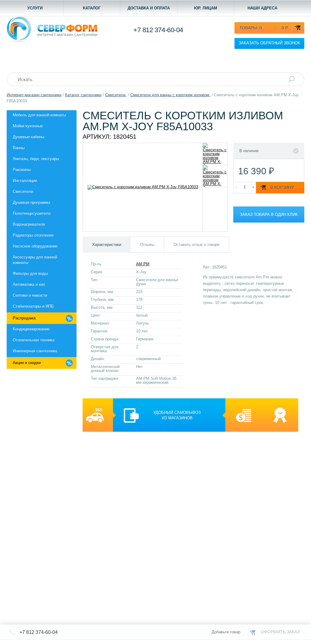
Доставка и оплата (149, 8)
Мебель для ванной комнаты (39, 115)
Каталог (92, 8)
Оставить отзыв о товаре (196, 244)
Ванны (19, 147)
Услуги (35, 8)
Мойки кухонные (28, 126)
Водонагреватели (29, 224)
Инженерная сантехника (35, 351)
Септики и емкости (30, 295)
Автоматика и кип (29, 284)
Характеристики (106, 244)
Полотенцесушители (31, 213)
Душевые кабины (28, 136)
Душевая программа (31, 202)
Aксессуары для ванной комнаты (35, 260)
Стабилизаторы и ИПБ (33, 306)
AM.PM (142, 264)
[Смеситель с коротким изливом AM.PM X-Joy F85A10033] (215, 154)
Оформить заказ (280, 631)
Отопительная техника (33, 340)
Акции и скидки (27, 362)
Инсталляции (25, 180)
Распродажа (24, 318)
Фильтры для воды (30, 273)
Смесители (23, 191)
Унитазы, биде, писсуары (36, 158)
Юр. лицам (205, 8)
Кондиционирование (31, 329)
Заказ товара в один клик (269, 214)
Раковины (22, 169)
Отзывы (147, 244)
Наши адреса (262, 8)
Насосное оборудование (35, 246)
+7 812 (158, 30)
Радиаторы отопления (33, 235)
